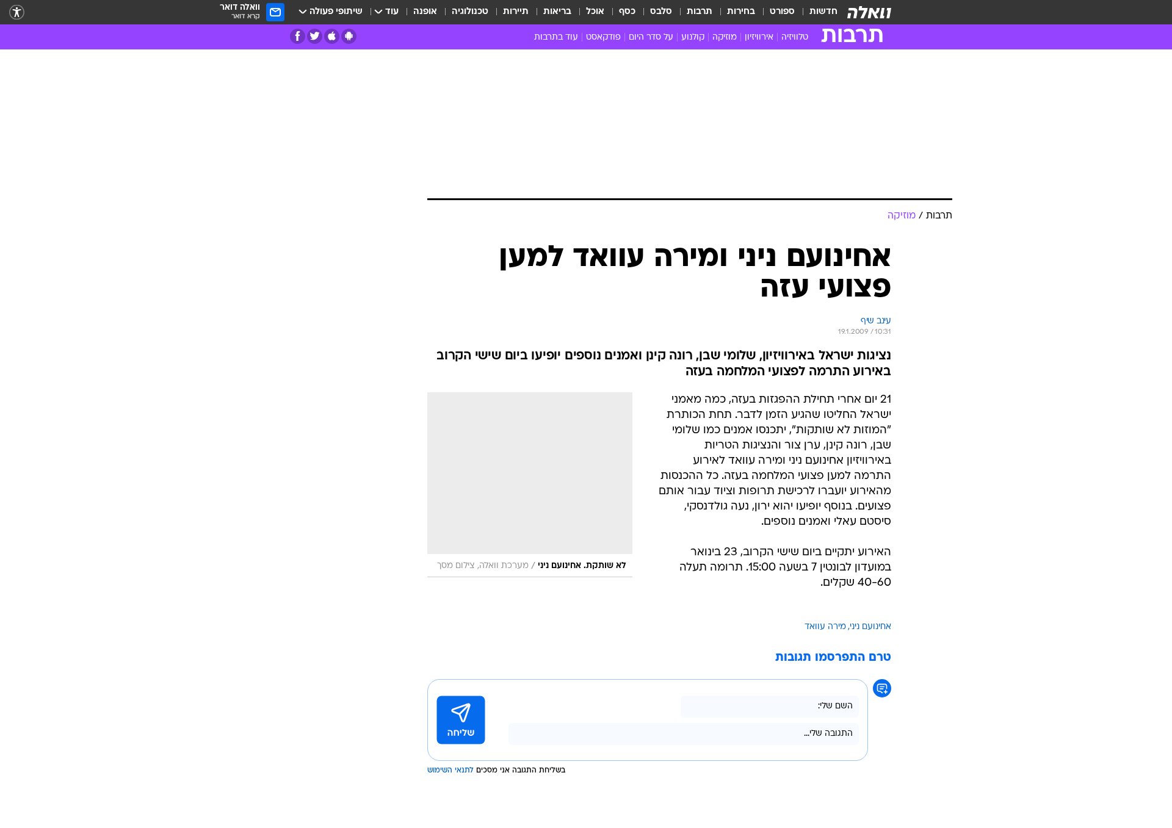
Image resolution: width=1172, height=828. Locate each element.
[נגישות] (16, 12)
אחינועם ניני (870, 627)
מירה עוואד (825, 627)
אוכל (595, 11)
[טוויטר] (314, 36)
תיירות (516, 11)
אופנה (425, 11)
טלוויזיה (794, 37)
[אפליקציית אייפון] (331, 36)
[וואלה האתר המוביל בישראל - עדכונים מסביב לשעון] (869, 12)
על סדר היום (651, 37)
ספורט (782, 11)
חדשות (823, 11)
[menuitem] (816, 12)
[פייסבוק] (297, 36)
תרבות (699, 11)
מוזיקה (724, 37)
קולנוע (692, 37)
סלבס (661, 11)
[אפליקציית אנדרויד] (348, 36)
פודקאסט (603, 37)
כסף (627, 11)
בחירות (741, 11)
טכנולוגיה (470, 11)
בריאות (557, 11)
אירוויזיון (759, 37)
